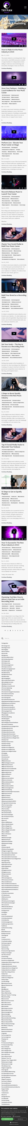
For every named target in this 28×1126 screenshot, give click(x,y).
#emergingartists (6, 711)
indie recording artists (8, 972)
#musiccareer (5, 776)
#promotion (4, 818)
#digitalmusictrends (7, 705)
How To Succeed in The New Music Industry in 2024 (12, 544)
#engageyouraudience (8, 713)
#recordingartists (6, 101)
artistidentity (5, 920)
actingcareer (5, 910)
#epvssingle (4, 715)
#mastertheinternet (6, 453)
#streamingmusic (5, 558)
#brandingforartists (6, 302)
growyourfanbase (6, 958)
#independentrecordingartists (8, 149)
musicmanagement (7, 1012)
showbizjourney (6, 1066)
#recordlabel (5, 103)
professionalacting (6, 1044)
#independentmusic (6, 496)
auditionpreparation (7, 924)
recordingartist (6, 1048)
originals (4, 1033)
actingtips (4, 912)
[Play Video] (2, 46)
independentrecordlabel (8, 970)
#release (4, 835)
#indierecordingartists (19, 451)
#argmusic (4, 655)
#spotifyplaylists (14, 502)
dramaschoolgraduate (8, 951)
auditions (4, 926)
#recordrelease (6, 833)
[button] (14, 1122)
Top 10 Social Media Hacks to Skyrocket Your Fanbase (12, 446)
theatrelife (4, 1091)
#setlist (3, 845)
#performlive (19, 151)
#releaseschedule (17, 202)
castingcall (4, 935)
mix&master (5, 989)
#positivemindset (14, 351)
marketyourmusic (6, 983)
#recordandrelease (6, 200)
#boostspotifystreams (6, 400)
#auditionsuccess (6, 674)
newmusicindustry (6, 1031)
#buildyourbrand (6, 684)
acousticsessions (16, 604)
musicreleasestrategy (7, 1023)
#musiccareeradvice (7, 778)
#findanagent (5, 718)
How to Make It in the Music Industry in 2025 (12, 51)
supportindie (4, 610)
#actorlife (4, 653)
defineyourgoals (6, 943)
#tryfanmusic (5, 895)
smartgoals (4, 1069)
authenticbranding (6, 927)
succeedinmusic (6, 1083)
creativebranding (6, 941)
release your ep (6, 1058)
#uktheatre (4, 899)
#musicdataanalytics (16, 551)
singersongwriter (6, 1068)
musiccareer (5, 998)
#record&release (6, 822)
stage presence (6, 1079)
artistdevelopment (6, 918)
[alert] (14, 1116)
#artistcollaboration (6, 547)
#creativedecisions (7, 695)
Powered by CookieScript (14, 1124)
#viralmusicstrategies (8, 901)
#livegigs (18, 149)
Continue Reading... (6, 68)
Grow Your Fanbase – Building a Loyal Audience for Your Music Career (13, 90)
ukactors (4, 1094)
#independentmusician (8, 732)
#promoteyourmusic (7, 816)
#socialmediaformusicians (7, 257)
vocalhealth (4, 1098)
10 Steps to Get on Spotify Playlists (11, 493)
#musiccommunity (15, 97)
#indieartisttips (6, 743)
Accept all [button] (7, 1119)
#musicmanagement (6, 99)
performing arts (6, 1035)
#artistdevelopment (6, 95)
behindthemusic (5, 606)
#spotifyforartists (6, 408)
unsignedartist (12, 610)
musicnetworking (6, 1020)
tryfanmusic (5, 1092)
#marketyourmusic (7, 764)
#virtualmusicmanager (8, 903)
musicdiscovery (5, 608)
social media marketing (8, 1071)
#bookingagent (14, 147)
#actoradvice (5, 651)
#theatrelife (5, 891)
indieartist (12, 606)
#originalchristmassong (8, 803)
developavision (5, 945)
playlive (3, 1041)
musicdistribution (6, 1004)
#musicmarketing (5, 304)
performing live (6, 1037)
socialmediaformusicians (8, 1075)
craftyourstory (5, 939)
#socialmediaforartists (8, 855)
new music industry (7, 1025)
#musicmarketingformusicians (10, 791)
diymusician (4, 947)
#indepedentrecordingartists (10, 726)
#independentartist (17, 549)
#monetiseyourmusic (7, 770)
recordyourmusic (6, 1056)
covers (3, 937)
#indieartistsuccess (6, 551)
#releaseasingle (6, 837)
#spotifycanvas (5, 862)
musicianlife (12, 608)
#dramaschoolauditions (8, 709)
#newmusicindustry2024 (8, 801)
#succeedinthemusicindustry (17, 308)
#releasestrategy (6, 843)
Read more (13, 1114)
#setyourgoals (5, 847)
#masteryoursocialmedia (8, 768)
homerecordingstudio (7, 960)
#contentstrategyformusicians (8, 449)
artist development (7, 916)
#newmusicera (5, 797)
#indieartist (13, 496)
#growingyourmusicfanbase (7, 451)
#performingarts (6, 807)
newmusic (18, 608)
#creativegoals (6, 697)
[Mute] (19, 46)
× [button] (26, 1107)
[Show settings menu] (22, 46)
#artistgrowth (5, 661)
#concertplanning (6, 688)
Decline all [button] (20, 1119)
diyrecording (5, 949)
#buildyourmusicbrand (16, 302)
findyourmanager (6, 952)
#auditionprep (5, 672)
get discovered (5, 954)
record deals (5, 1046)
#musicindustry (21, 496)
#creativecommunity (7, 693)
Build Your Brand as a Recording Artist (13, 296)
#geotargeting (5, 720)
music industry (5, 991)
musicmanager (5, 1014)
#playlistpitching (5, 500)
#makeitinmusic (6, 761)
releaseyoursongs (6, 1064)
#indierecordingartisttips (18, 402)
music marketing (6, 993)
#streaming (4, 876)
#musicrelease (5, 795)
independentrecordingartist (9, 968)
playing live (4, 1039)
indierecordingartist (7, 977)
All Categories (5, 646)
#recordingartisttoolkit (16, 101)
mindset (3, 987)
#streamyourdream (7, 880)
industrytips (4, 979)
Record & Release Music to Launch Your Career (11, 193)
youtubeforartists (6, 1102)
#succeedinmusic (20, 259)
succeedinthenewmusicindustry (10, 1087)
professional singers (7, 1043)
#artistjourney (5, 663)
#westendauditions (7, 906)
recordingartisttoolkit (7, 1052)
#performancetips (6, 805)
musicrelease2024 (6, 1021)
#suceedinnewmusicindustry (9, 889)
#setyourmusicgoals (6, 355)
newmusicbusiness (7, 1029)
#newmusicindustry (15, 99)
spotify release (5, 1077)
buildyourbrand (5, 933)
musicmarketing (6, 1016)
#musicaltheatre (6, 774)
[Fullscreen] (25, 46)
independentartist (6, 964)
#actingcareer (5, 647)
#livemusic (4, 755)
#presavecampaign (14, 404)
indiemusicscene (19, 606)
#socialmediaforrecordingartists (9, 259)
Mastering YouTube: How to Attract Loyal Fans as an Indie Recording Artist (12, 599)
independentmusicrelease (9, 966)
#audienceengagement (8, 669)
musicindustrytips (6, 1010)
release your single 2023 (8, 1060)
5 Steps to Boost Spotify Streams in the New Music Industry (11, 395)
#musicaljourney (6, 772)
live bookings (5, 981)
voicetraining (5, 1100)
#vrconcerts (5, 904)
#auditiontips (5, 676)
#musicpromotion (5, 198)
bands (3, 929)
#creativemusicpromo (8, 699)
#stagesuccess (6, 872)
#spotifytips (21, 502)
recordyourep (5, 1054)
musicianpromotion (7, 1008)
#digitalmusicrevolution (7, 549)
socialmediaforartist (7, 1073)
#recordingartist (14, 253)
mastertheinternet (6, 985)
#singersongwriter (13, 103)
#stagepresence (6, 870)
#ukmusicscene (6, 897)
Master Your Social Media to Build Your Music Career (12, 245)
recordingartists (6, 1050)
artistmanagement (6, 922)
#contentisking (5, 690)
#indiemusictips (6, 745)
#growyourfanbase (6, 97)
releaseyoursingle (6, 1062)
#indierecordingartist (7, 747)
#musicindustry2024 (6, 553)
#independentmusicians (7, 402)
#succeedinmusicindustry (9, 883)
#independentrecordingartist (10, 736)
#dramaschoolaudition (8, 707)
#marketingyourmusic (7, 763)
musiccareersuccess (7, 1000)
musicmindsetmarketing (8, 1018)
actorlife (4, 914)
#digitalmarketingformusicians (10, 701)
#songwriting (5, 860)
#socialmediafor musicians (9, 853)
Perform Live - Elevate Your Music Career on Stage (12, 144)
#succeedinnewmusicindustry (10, 885)
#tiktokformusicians (7, 893)
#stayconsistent (5, 357)
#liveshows (4, 151)
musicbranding (5, 997)
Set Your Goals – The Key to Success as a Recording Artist (12, 345)
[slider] (12, 46)
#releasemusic (6, 839)
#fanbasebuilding (6, 716)
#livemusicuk (5, 757)
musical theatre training (8, 995)
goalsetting (4, 956)
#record (4, 820)
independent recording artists (10, 962)
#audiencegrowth (15, 95)
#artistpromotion (6, 667)
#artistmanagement (15, 196)
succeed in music (6, 1081)
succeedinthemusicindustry (9, 1085)
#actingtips (4, 649)
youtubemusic (19, 610)
